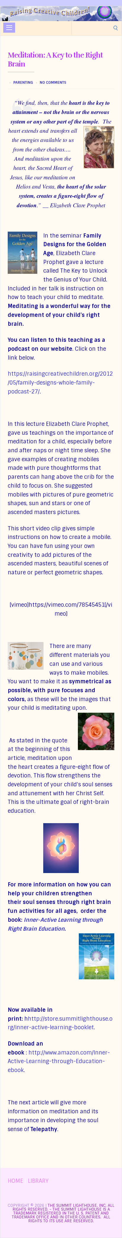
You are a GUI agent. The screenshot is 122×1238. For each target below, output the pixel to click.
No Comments (53, 82)
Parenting (23, 82)
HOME (15, 1181)
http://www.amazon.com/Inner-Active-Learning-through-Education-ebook (59, 1061)
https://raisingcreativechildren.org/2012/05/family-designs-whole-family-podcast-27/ (60, 382)
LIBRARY (38, 1181)
